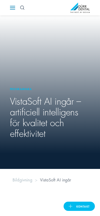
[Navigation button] (12, 7)
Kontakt (83, 206)
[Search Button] (22, 7)
